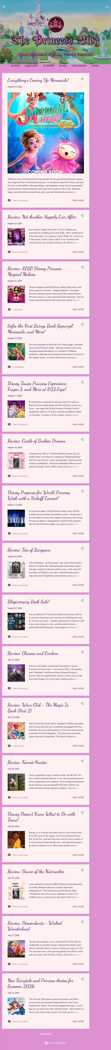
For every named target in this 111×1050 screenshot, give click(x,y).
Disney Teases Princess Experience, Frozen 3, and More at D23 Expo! (37, 386)
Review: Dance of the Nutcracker (36, 871)
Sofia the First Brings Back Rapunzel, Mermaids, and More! (41, 329)
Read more (78, 200)
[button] (82, 79)
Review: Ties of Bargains (29, 550)
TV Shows (48, 66)
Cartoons (31, 66)
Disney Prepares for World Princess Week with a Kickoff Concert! (39, 495)
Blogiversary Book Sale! (28, 601)
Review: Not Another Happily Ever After (42, 217)
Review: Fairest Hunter (27, 762)
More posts (46, 1034)
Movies (15, 66)
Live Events (79, 66)
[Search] (107, 7)
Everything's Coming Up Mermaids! (38, 80)
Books (63, 66)
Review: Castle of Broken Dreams (37, 441)
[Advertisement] (100, 113)
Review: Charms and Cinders (33, 653)
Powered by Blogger (57, 1043)
